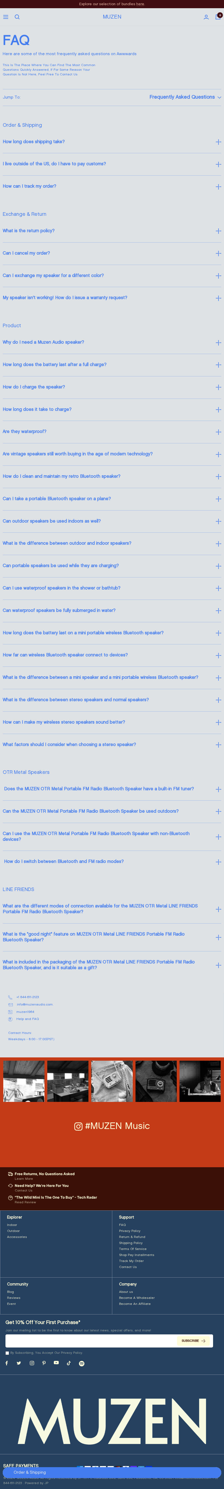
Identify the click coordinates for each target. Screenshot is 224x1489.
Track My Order (131, 1261)
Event (11, 1303)
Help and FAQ (24, 1019)
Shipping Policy (131, 1243)
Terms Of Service (133, 1249)
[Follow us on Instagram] (32, 1363)
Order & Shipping (30, 1473)
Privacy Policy (129, 1231)
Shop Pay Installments (136, 1255)
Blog (10, 1291)
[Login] (206, 17)
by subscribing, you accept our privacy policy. (46, 1352)
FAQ (122, 1224)
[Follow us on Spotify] (81, 1363)
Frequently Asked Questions (182, 97)
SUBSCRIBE (190, 1340)
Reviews (13, 1297)
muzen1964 (25, 1011)
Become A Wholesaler (137, 1297)
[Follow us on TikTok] (68, 1363)
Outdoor (13, 1231)
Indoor (12, 1224)
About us (126, 1291)
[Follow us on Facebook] (7, 1363)
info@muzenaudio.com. (35, 1004)
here (140, 4)
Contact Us (128, 1267)
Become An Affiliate (135, 1303)
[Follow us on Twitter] (18, 1363)
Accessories (17, 1237)
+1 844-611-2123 (27, 997)
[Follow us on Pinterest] (44, 1363)
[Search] (17, 16)
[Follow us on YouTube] (56, 1362)
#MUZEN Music (117, 1126)
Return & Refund (132, 1237)
